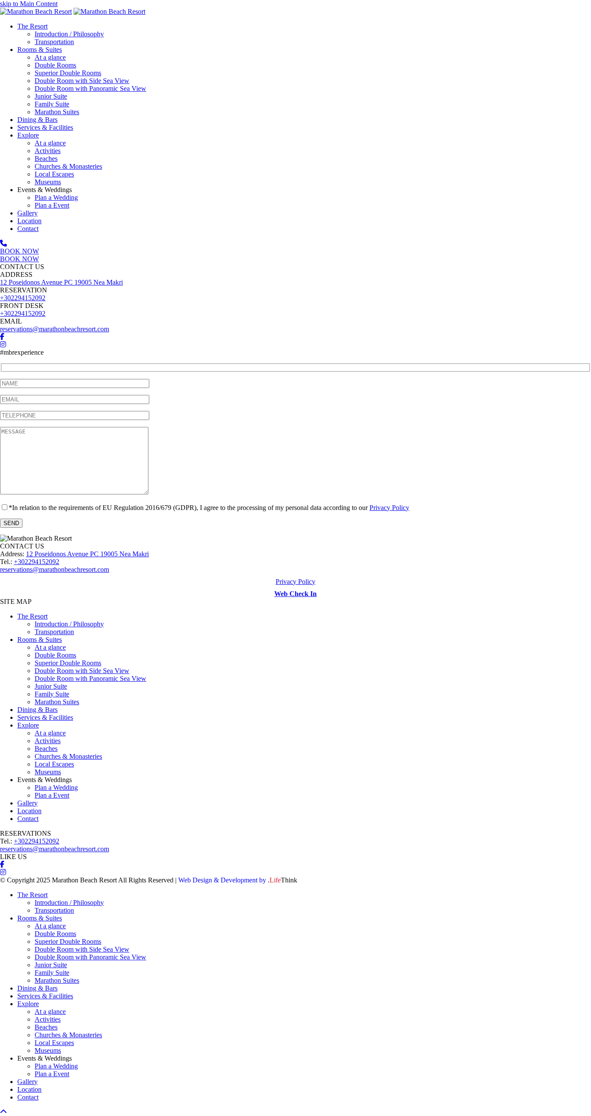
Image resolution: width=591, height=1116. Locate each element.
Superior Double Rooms (68, 663)
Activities (48, 740)
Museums (48, 772)
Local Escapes (54, 764)
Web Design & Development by (237, 880)
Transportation (54, 631)
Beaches (46, 748)
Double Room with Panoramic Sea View (90, 678)
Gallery (27, 803)
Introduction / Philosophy (69, 624)
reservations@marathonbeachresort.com (54, 329)
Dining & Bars (37, 709)
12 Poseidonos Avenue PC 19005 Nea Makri (61, 282)
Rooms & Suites (39, 639)
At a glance (50, 647)
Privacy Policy (389, 507)
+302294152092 (22, 297)
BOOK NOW (19, 251)
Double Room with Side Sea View (82, 670)
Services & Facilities (45, 717)
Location (29, 811)
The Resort (32, 616)
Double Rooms (55, 655)
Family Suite (52, 694)
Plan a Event (52, 795)
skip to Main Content (29, 3)
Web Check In (295, 593)
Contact (28, 818)
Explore (28, 725)
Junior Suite (51, 686)
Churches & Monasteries (68, 756)
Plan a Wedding (56, 787)
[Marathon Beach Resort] (36, 11)
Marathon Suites (57, 702)
